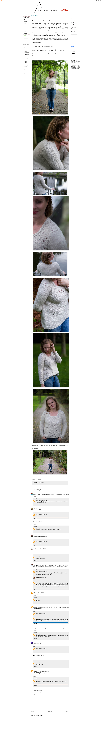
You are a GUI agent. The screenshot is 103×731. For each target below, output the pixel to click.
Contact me (25, 33)
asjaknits (37, 500)
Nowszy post (32, 711)
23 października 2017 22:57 (42, 577)
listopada (26, 51)
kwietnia (26, 65)
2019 (24, 47)
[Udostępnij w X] (41, 482)
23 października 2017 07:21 (43, 528)
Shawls (25, 23)
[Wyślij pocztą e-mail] (39, 482)
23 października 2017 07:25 (43, 613)
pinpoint (43, 483)
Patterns (25, 19)
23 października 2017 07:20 (43, 500)
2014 (24, 72)
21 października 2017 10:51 (40, 655)
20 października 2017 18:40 (39, 563)
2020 (24, 46)
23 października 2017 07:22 (43, 556)
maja (25, 63)
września (26, 58)
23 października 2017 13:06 (42, 617)
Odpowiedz (34, 496)
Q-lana (46, 483)
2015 (24, 70)
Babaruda (34, 563)
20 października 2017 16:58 (39, 535)
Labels (25, 31)
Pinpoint (25, 55)
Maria (34, 492)
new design (36, 483)
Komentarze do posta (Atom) (37, 712)
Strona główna (50, 711)
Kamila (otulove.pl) (36, 548)
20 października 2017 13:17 (38, 492)
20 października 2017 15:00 (39, 508)
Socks (25, 28)
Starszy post (66, 711)
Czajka (34, 508)
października (26, 52)
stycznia (26, 67)
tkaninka (34, 521)
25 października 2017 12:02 (40, 688)
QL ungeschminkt (49, 483)
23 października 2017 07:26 (43, 634)
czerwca (26, 62)
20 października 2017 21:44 (40, 592)
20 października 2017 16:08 (39, 521)
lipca (25, 61)
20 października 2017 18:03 (42, 548)
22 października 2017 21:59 (38, 669)
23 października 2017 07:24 (43, 571)
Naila (34, 642)
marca (25, 66)
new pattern (40, 483)
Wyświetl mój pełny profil (74, 20)
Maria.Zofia (35, 592)
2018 (24, 48)
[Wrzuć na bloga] (40, 482)
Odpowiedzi (35, 498)
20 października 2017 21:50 (40, 626)
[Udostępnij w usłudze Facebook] (42, 482)
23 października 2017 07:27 (43, 648)
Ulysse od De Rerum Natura (26, 54)
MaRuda (34, 535)
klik (59, 44)
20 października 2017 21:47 (40, 606)
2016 (24, 69)
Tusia (34, 669)
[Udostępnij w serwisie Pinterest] (43, 482)
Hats (24, 25)
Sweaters (25, 21)
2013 (24, 73)
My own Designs (26, 17)
